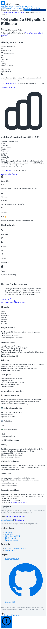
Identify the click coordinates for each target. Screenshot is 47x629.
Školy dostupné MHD (13, 536)
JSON (24, 502)
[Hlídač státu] (2, 615)
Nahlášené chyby (34, 8)
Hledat (27, 10)
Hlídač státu (21, 516)
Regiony (8, 8)
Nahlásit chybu (6, 627)
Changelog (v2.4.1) (12, 559)
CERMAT (8, 170)
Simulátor (12, 6)
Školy (8, 12)
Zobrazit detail (8, 302)
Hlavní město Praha (17, 12)
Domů (3, 12)
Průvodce (14, 8)
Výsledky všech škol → (9, 174)
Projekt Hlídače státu (11, 615)
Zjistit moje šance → (8, 87)
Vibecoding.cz (19, 520)
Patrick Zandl (11, 516)
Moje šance (5, 6)
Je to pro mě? (20, 302)
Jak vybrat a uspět (11, 540)
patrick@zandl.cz (7, 520)
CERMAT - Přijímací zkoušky (15, 548)
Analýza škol (19, 6)
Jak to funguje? (22, 8)
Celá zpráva (5, 299)
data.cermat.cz (11, 83)
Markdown (16, 502)
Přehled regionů (10, 538)
